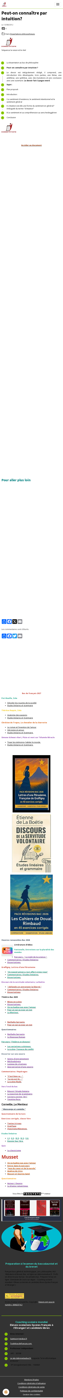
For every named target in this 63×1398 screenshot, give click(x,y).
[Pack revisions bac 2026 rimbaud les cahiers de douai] (31, 905)
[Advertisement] (31, 180)
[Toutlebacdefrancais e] (31, 1210)
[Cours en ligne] (31, 1237)
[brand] (4, 4)
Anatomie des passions (17, 715)
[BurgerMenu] (58, 4)
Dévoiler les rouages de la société (21, 703)
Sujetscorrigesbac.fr (18, 1338)
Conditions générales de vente (31, 1387)
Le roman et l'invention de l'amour (21, 727)
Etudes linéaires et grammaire (20, 705)
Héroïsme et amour (15, 730)
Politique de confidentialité (31, 1391)
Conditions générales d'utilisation (31, 1383)
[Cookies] (6, 1392)
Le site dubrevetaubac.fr (20, 1358)
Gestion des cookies (31, 1394)
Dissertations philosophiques (22, 34)
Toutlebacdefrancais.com (21, 1343)
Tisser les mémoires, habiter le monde (24, 742)
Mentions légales (31, 1379)
